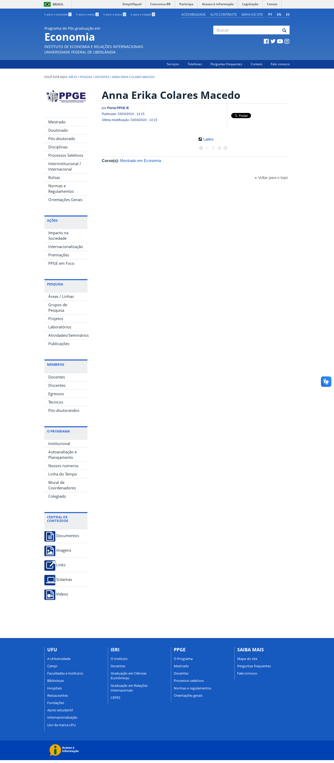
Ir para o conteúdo (57, 14)
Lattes (208, 139)
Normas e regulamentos (192, 688)
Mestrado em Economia (140, 160)
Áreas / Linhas (61, 296)
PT (270, 14)
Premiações (58, 254)
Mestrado (56, 121)
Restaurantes (57, 695)
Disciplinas (58, 146)
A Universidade (58, 658)
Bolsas (54, 177)
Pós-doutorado (61, 138)
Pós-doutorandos (63, 410)
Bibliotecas (55, 680)
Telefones (195, 64)
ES (288, 14)
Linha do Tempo (62, 474)
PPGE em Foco (61, 263)
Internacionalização (65, 246)
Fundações (55, 702)
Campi (52, 666)
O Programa (183, 658)
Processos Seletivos (65, 155)
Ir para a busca (114, 14)
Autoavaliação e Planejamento (62, 454)
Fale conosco (280, 64)
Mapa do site (252, 14)
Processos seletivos (189, 680)
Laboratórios (59, 326)
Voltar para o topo (272, 177)
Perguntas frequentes (226, 64)
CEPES (115, 697)
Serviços (173, 64)
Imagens (63, 550)
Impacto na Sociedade (58, 235)
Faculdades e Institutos (65, 673)
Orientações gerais (188, 695)
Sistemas (64, 579)
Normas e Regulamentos (61, 188)
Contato (256, 64)
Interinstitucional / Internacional (64, 166)
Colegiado (57, 496)
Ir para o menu (87, 14)
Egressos (56, 393)
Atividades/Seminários (67, 335)
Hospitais (54, 688)
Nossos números (63, 465)
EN (279, 14)
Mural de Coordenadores (62, 485)
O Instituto (119, 658)
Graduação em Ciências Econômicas (129, 675)
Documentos (67, 536)
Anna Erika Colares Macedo (133, 77)
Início (73, 77)
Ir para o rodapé (142, 14)
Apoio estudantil (60, 710)
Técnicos (55, 402)
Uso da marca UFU (61, 725)
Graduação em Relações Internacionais (129, 688)
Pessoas (86, 77)
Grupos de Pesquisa (57, 307)
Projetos (55, 318)
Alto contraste (223, 14)
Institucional (59, 443)
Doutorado (58, 130)
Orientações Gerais (65, 199)
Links (60, 565)
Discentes (102, 77)
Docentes (56, 377)
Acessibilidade (193, 14)
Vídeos (62, 594)
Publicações (58, 343)
